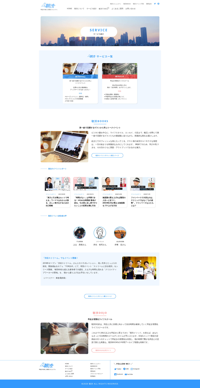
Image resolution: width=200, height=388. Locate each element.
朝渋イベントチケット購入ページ (107, 155)
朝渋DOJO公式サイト (103, 350)
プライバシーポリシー (96, 374)
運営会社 (149, 4)
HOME (69, 8)
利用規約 (92, 376)
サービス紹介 (92, 8)
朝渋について (79, 8)
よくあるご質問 (117, 8)
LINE (127, 369)
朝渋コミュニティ (115, 4)
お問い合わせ (131, 8)
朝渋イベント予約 (138, 4)
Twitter (119, 369)
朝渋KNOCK (127, 4)
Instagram (136, 369)
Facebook (119, 374)
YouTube (130, 374)
